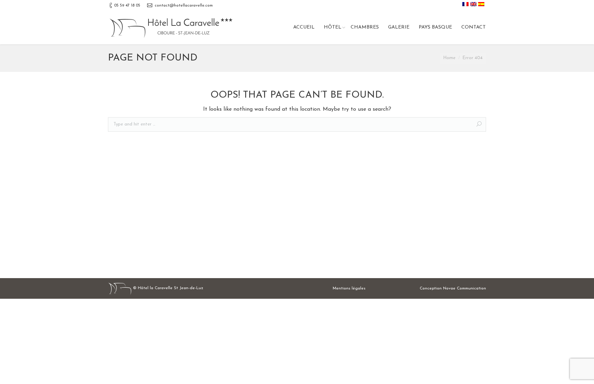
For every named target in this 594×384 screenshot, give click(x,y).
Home (449, 58)
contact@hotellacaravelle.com (184, 5)
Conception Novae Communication (453, 288)
